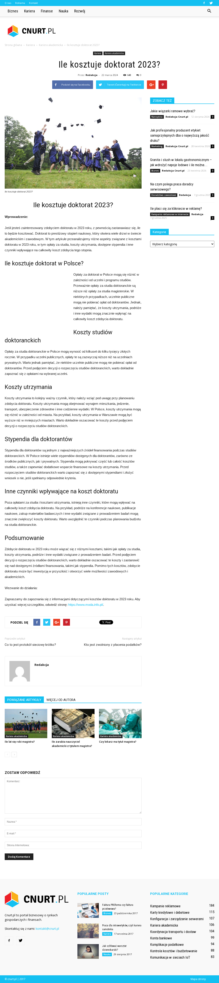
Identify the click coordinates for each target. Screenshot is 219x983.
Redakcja (92, 75)
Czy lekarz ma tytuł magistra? (117, 741)
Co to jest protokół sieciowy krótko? (30, 645)
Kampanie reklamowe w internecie (169, 214)
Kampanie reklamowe (165, 906)
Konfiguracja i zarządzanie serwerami (177, 919)
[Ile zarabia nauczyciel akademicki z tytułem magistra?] (73, 723)
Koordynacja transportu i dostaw (173, 932)
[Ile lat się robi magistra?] (26, 723)
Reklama (20, 2)
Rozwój (79, 11)
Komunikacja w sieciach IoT (170, 957)
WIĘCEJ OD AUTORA (60, 700)
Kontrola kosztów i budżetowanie (173, 951)
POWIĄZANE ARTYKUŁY (24, 700)
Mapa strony (198, 979)
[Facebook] (204, 3)
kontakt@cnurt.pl (47, 929)
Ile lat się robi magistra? (20, 741)
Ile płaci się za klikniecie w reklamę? (176, 208)
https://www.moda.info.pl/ (85, 604)
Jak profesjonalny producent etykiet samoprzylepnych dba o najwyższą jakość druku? (179, 135)
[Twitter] (211, 3)
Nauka (63, 11)
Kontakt (33, 2)
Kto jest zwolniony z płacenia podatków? (113, 645)
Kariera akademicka (114, 53)
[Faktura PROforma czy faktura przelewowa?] (88, 910)
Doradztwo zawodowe (163, 195)
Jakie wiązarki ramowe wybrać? (172, 111)
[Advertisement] (136, 31)
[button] (209, 11)
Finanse (47, 11)
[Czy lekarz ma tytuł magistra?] (120, 723)
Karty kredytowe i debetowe (169, 912)
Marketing (157, 146)
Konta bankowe (161, 938)
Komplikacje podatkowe (167, 944)
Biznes (13, 11)
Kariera (29, 11)
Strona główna (13, 45)
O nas (8, 2)
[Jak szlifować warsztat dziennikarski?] (88, 951)
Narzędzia (157, 116)
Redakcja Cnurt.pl (177, 116)
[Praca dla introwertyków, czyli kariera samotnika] (88, 931)
